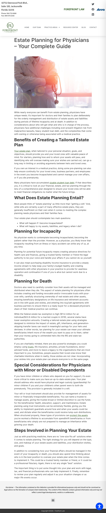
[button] (53, 500)
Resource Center (70, 27)
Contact (93, 27)
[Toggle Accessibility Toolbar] (99, 506)
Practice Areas (50, 27)
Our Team (37, 27)
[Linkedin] (93, 14)
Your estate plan (22, 151)
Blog (84, 27)
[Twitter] (93, 4)
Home (26, 27)
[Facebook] (93, 9)
